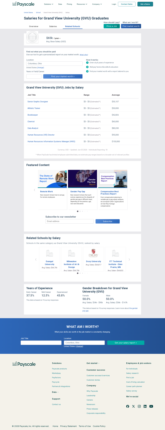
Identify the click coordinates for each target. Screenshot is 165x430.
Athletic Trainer (34, 108)
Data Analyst (33, 128)
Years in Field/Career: (35, 71)
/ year (56, 38)
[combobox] (54, 63)
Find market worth (131, 26)
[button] (33, 26)
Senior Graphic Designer (38, 101)
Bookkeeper (33, 115)
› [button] (130, 189)
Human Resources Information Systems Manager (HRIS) (51, 141)
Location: (30, 60)
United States (28, 12)
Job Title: (25, 338)
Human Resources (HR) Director (41, 135)
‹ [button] (34, 189)
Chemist (31, 121)
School (38, 12)
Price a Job (112, 26)
